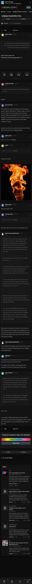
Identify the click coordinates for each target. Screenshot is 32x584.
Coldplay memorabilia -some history (17, 508)
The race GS (12, 526)
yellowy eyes (8, 135)
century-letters (9, 372)
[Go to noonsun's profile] (2, 23)
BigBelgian (7, 355)
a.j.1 (10, 511)
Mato (10, 527)
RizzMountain (12, 474)
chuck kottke (8, 34)
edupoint (11, 553)
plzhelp (10, 502)
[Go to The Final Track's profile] (2, 105)
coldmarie (11, 537)
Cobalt (6, 145)
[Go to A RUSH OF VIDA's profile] (2, 84)
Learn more (3, 2)
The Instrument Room (14, 489)
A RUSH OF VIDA (9, 83)
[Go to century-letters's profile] (2, 373)
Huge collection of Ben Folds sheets (19, 491)
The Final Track (9, 105)
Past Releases (17, 23)
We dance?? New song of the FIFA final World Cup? (18, 543)
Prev (5, 30)
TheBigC (11, 493)
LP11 (10, 470)
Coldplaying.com (13, 524)
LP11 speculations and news (17, 473)
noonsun (6, 23)
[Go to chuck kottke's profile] (2, 35)
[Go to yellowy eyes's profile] (2, 136)
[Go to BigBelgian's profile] (2, 356)
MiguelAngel (12, 520)
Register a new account (16, 439)
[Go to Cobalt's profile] (2, 146)
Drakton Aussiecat (13, 483)
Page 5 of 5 (15, 30)
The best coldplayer (13, 546)
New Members (12, 506)
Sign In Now (16, 443)
